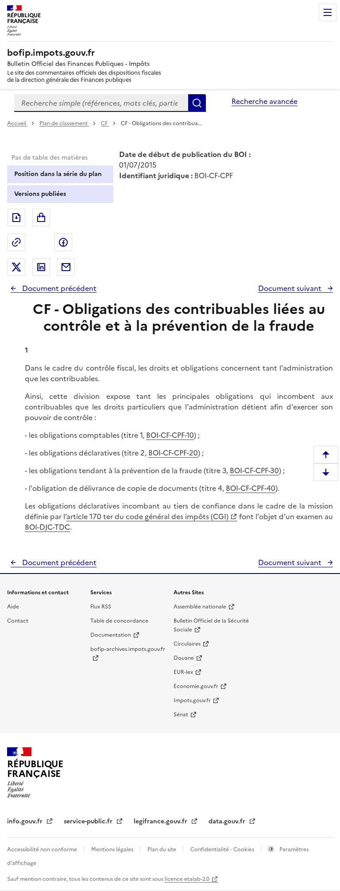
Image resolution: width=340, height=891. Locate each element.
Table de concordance (119, 621)
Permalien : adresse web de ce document (16, 242)
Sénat (181, 715)
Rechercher (197, 103)
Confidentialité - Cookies (222, 849)
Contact (17, 621)
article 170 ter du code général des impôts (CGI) (147, 516)
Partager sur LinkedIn (41, 267)
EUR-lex (183, 672)
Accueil (17, 123)
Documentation (110, 635)
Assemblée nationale (200, 607)
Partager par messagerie (66, 267)
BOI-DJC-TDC (47, 527)
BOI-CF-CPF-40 (250, 488)
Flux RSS (100, 607)
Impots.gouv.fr (192, 700)
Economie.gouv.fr (196, 686)
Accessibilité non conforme (42, 849)
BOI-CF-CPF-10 (170, 435)
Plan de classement (63, 123)
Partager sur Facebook (63, 242)
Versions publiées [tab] (40, 194)
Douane (184, 658)
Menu (327, 12)
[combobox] (101, 103)
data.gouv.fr (228, 821)
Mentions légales (113, 849)
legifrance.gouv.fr (161, 821)
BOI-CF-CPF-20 (173, 452)
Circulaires (187, 644)
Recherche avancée (265, 101)
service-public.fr (89, 821)
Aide (13, 607)
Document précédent (58, 288)
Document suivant (290, 288)
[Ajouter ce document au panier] (41, 217)
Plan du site (162, 849)
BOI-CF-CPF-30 (254, 470)
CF (105, 123)
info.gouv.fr (25, 821)
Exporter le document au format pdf (16, 217)
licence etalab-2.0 (187, 879)
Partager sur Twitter (16, 267)
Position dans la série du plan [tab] (58, 174)
